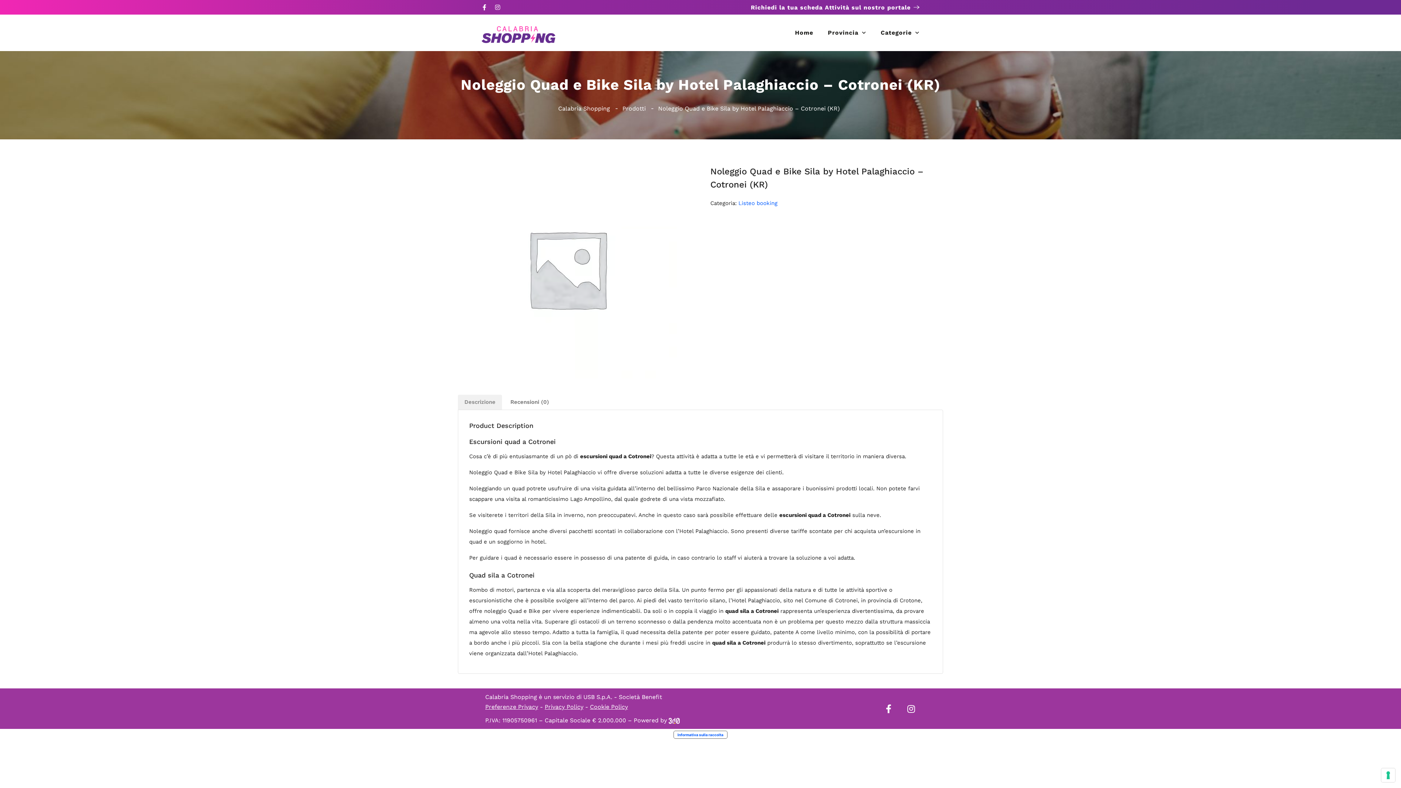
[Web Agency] (674, 720)
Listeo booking (757, 203)
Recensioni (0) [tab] (529, 402)
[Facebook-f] (484, 7)
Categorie (896, 32)
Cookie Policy (609, 706)
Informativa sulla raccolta (700, 735)
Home (804, 32)
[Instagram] (498, 7)
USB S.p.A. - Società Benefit (622, 697)
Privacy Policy (564, 706)
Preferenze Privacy (511, 706)
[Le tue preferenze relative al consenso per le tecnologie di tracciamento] (1388, 775)
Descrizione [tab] (479, 402)
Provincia (843, 32)
